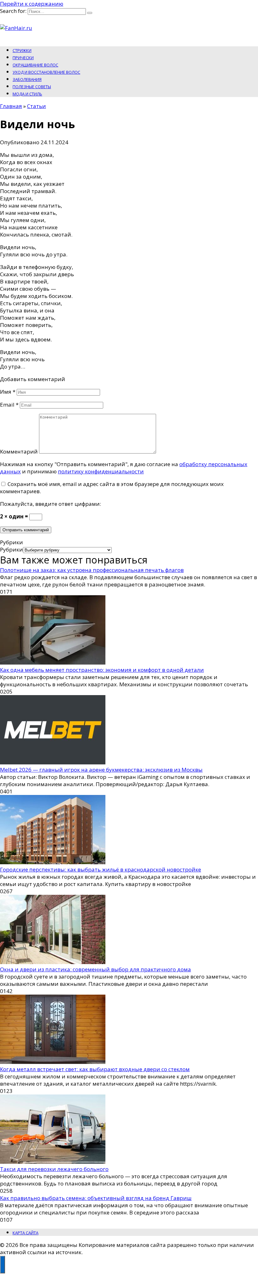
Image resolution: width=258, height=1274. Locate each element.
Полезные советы (32, 86)
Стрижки (22, 50)
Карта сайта (25, 1233)
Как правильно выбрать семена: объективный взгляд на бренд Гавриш (96, 1198)
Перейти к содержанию (31, 3)
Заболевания (27, 79)
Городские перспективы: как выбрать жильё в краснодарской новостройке (100, 869)
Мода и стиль (27, 94)
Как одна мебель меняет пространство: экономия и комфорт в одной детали (102, 669)
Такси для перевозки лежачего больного (54, 1169)
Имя (7, 391)
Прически (23, 57)
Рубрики (11, 549)
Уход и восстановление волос (46, 72)
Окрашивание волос (35, 65)
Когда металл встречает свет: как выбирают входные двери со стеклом (95, 1069)
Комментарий (19, 451)
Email (9, 404)
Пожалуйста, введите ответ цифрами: (50, 503)
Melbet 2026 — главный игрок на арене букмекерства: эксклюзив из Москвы (101, 769)
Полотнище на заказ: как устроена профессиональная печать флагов (92, 570)
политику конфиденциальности (101, 471)
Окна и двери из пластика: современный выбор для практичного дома (95, 969)
